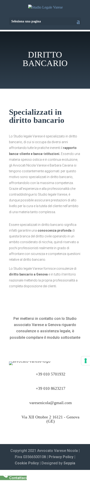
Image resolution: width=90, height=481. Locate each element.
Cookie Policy (27, 463)
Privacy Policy (61, 457)
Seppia (69, 463)
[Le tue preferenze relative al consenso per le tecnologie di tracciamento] (85, 360)
